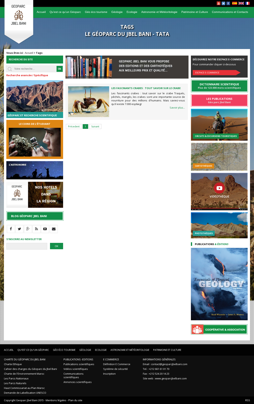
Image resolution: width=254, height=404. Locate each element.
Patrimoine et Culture (194, 11)
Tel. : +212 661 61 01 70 (156, 369)
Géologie (117, 11)
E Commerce (111, 359)
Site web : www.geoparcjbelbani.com (165, 378)
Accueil (41, 11)
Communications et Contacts (230, 11)
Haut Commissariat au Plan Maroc (24, 388)
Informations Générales (159, 359)
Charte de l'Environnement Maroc (24, 373)
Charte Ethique (13, 364)
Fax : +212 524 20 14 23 (156, 373)
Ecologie (132, 11)
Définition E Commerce (116, 364)
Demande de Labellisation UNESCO (25, 392)
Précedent (74, 126)
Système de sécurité (115, 369)
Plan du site (75, 400)
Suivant (95, 126)
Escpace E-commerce (207, 72)
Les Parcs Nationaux (16, 378)
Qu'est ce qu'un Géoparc (65, 11)
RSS (247, 400)
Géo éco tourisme (96, 11)
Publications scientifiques (79, 364)
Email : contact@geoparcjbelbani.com (165, 364)
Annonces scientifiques (78, 382)
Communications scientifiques (74, 375)
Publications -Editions (78, 359)
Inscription (109, 373)
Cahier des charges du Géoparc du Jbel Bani (30, 369)
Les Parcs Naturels (15, 383)
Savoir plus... (177, 107)
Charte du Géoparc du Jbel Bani (24, 359)
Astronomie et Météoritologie (159, 11)
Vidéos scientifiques (76, 369)
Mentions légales (56, 400)
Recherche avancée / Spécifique (27, 75)
